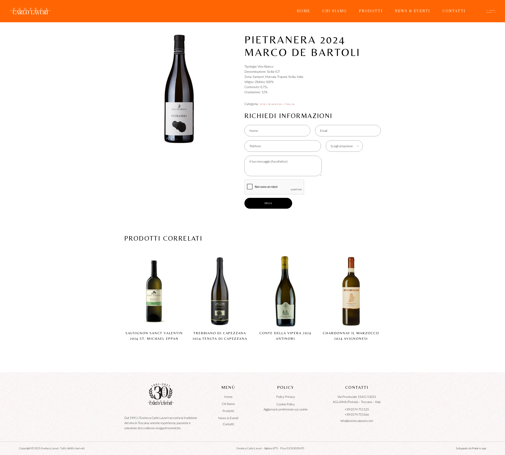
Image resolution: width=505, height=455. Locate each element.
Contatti (228, 424)
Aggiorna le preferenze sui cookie (286, 409)
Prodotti (228, 411)
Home (228, 396)
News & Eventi (228, 418)
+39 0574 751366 (357, 414)
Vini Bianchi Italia (277, 104)
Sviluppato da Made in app (471, 448)
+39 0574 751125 (357, 409)
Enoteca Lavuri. (50, 448)
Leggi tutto (154, 284)
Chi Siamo (228, 404)
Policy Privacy (285, 396)
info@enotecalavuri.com (356, 420)
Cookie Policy (285, 404)
